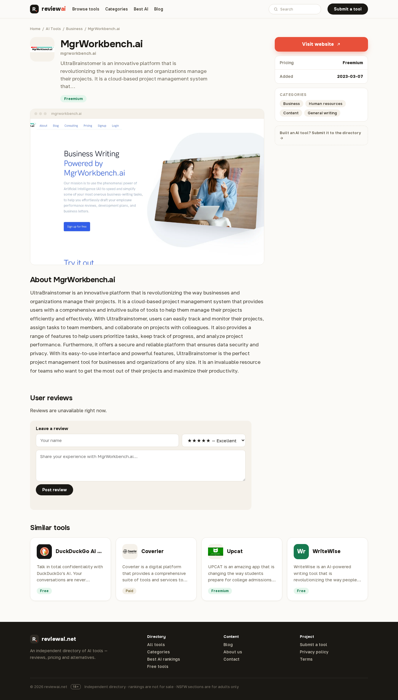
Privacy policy (314, 652)
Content (291, 112)
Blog (158, 9)
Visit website (318, 44)
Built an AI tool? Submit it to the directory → (320, 135)
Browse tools (85, 9)
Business (74, 28)
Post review (54, 489)
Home (35, 28)
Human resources (325, 103)
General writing (322, 112)
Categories (116, 9)
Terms (306, 659)
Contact (231, 659)
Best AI (141, 9)
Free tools (157, 666)
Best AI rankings (163, 659)
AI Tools (53, 28)
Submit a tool (348, 9)
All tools (156, 645)
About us (232, 652)
